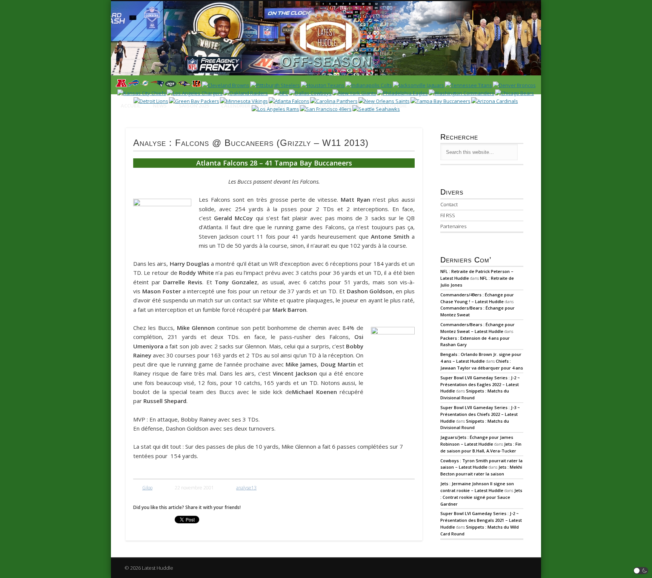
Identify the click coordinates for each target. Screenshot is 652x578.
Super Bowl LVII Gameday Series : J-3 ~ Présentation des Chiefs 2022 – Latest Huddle (480, 414)
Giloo (147, 487)
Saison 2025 (194, 105)
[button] (641, 570)
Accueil (131, 105)
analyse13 (246, 487)
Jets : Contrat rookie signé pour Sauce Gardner (481, 497)
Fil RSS (447, 215)
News (160, 105)
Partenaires (453, 226)
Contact (449, 204)
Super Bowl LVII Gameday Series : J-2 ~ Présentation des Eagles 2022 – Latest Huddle (480, 384)
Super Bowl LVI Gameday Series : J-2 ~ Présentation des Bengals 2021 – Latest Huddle (481, 520)
